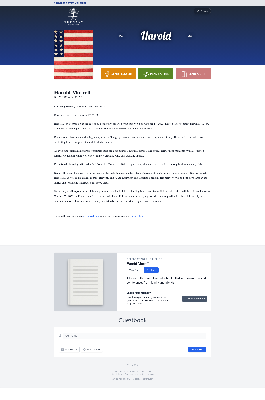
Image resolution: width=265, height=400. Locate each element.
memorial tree (91, 216)
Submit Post (197, 349)
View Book (134, 270)
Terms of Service (141, 374)
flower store (137, 216)
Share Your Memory (194, 298)
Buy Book (151, 270)
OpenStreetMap (136, 379)
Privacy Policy (124, 374)
